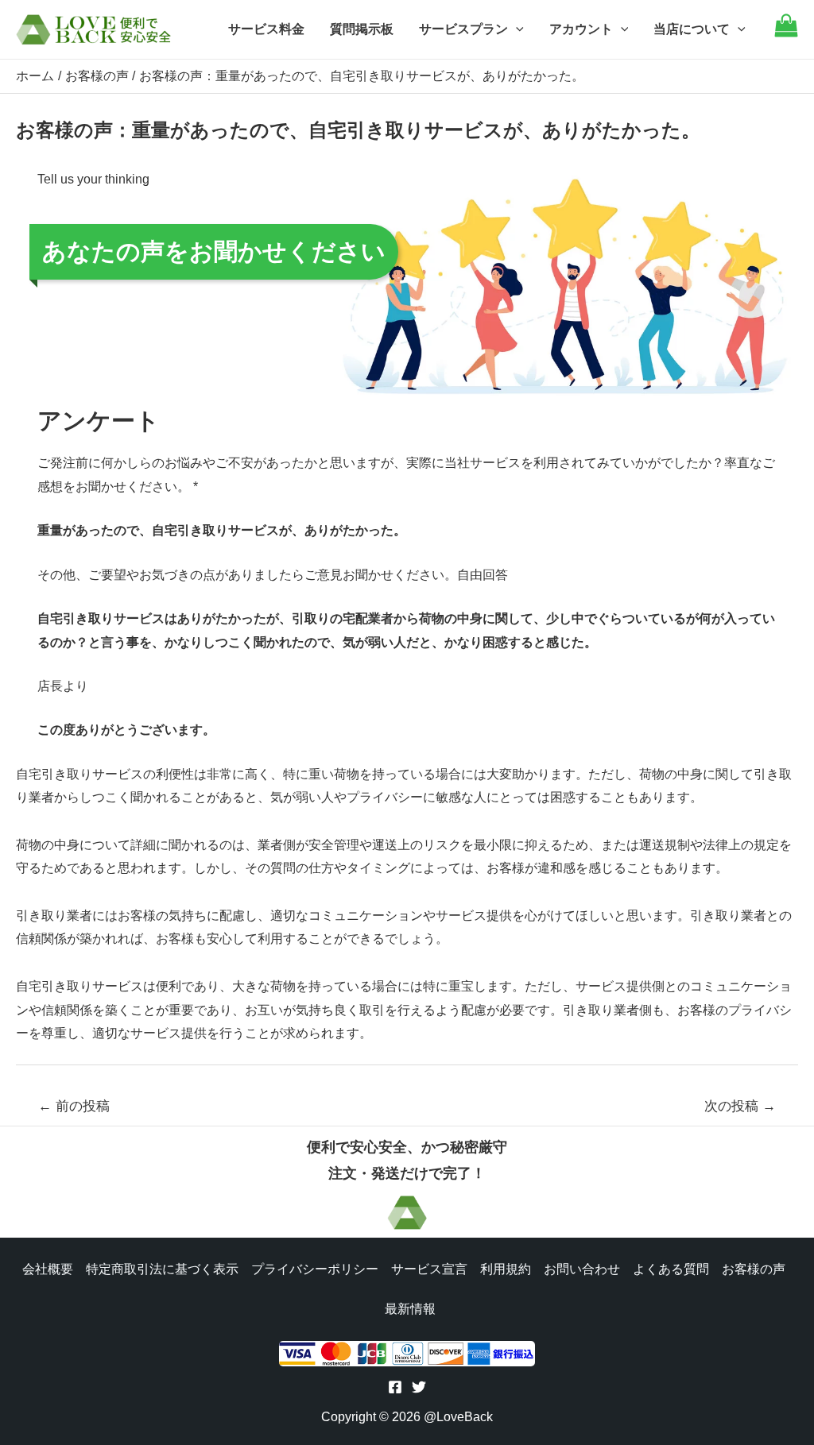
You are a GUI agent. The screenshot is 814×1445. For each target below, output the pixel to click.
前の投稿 (74, 1106)
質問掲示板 (361, 29)
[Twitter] (419, 1387)
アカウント (581, 29)
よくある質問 (671, 1269)
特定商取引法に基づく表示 (162, 1269)
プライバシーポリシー (314, 1269)
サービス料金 (266, 29)
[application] (516, 29)
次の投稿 (740, 1106)
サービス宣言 (429, 1269)
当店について (691, 29)
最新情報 (410, 1309)
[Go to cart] (786, 33)
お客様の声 (753, 1269)
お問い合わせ (582, 1269)
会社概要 (47, 1269)
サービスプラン (463, 29)
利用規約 (505, 1269)
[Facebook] (395, 1387)
